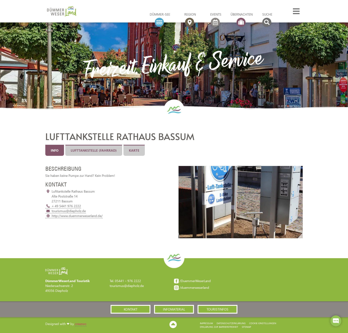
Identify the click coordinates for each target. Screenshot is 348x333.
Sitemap (246, 326)
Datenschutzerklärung (231, 323)
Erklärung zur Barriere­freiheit (219, 326)
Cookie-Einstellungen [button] (262, 323)
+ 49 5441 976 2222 (66, 206)
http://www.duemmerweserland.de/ (77, 216)
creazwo (80, 324)
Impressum (206, 323)
